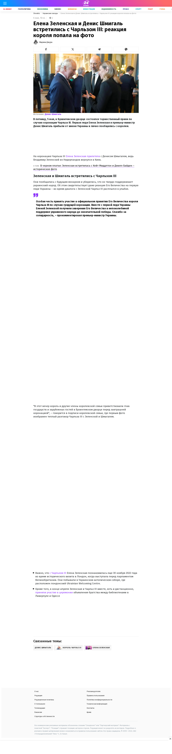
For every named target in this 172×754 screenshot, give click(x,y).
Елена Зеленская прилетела (82, 156)
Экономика (42, 9)
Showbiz (36, 13)
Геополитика (24, 9)
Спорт (138, 9)
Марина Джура (45, 42)
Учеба (162, 9)
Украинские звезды (50, 13)
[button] (46, 49)
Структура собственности (44, 716)
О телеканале (39, 704)
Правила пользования (95, 696)
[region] (86, 747)
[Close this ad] (170, 739)
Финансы (72, 9)
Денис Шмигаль (53, 114)
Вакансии (38, 712)
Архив (89, 712)
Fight (150, 9)
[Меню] (5, 3)
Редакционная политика (44, 700)
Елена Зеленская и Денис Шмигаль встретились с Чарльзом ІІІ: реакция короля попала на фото (98, 13)
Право (126, 9)
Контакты (90, 708)
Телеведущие (39, 708)
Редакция (38, 696)
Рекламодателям (93, 691)
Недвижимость (108, 9)
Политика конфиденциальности (99, 700)
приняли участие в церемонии (54, 592)
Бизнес (58, 9)
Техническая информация (97, 704)
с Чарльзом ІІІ (57, 572)
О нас (36, 691)
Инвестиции (89, 9)
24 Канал (7, 9)
